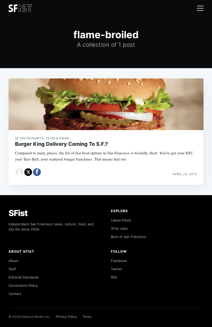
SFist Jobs (119, 228)
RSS (114, 277)
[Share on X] (28, 172)
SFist (18, 213)
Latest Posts (121, 220)
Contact (15, 294)
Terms (86, 316)
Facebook (119, 261)
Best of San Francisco (128, 237)
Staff (12, 269)
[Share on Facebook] (37, 172)
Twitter (116, 269)
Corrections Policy (23, 285)
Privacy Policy (66, 316)
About (13, 261)
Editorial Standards (24, 277)
